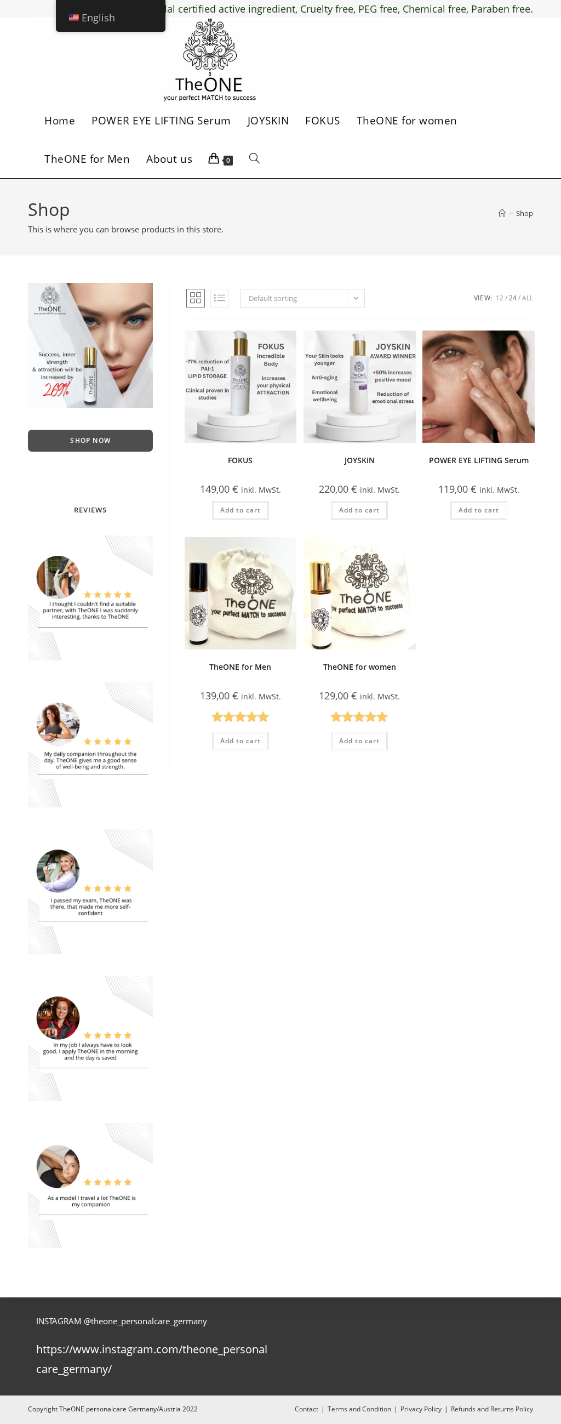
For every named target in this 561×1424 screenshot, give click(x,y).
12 (499, 298)
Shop (524, 213)
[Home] (502, 213)
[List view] (219, 298)
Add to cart (240, 510)
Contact (306, 1409)
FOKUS (240, 460)
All (527, 298)
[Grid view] (195, 298)
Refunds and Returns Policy (492, 1409)
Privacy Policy (421, 1409)
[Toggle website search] (254, 159)
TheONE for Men (240, 667)
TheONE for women (359, 667)
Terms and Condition (359, 1409)
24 (513, 298)
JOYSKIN (360, 460)
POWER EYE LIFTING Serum (479, 460)
